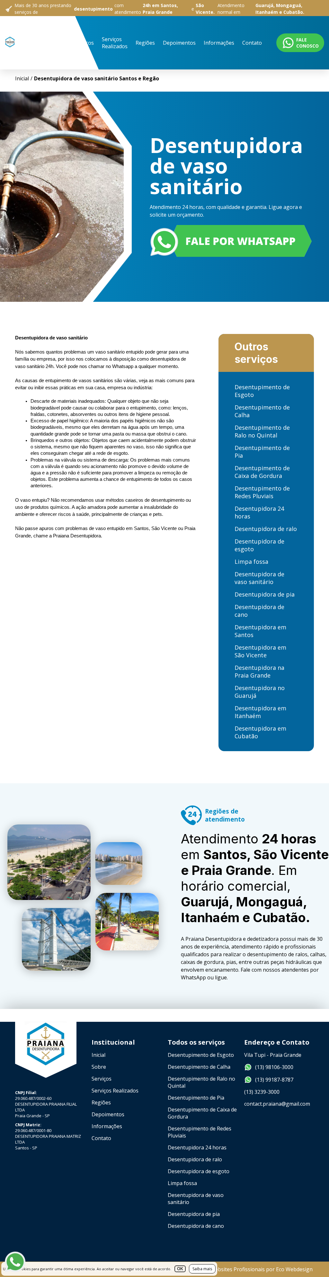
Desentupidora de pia (265, 594)
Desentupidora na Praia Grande (259, 671)
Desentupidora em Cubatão (260, 732)
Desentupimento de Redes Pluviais (262, 492)
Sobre (58, 42)
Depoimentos (179, 42)
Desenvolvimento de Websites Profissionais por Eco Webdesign (236, 1269)
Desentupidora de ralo (266, 529)
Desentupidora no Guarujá (260, 691)
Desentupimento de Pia (262, 451)
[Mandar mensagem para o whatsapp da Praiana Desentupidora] (232, 241)
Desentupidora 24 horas (259, 512)
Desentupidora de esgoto (259, 545)
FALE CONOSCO (307, 43)
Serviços (84, 42)
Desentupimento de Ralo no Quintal (262, 431)
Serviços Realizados (115, 43)
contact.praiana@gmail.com (277, 1103)
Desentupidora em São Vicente (260, 651)
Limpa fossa (251, 561)
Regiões (145, 42)
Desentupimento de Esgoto (262, 391)
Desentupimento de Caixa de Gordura (262, 472)
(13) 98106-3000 (274, 1067)
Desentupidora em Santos (260, 631)
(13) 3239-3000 (262, 1091)
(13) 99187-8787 (274, 1079)
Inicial (36, 42)
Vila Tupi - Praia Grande (272, 1054)
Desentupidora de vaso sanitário (259, 578)
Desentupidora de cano (259, 610)
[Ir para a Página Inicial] (10, 62)
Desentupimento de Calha (262, 411)
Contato (252, 42)
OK (180, 1268)
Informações (219, 42)
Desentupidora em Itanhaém (260, 712)
